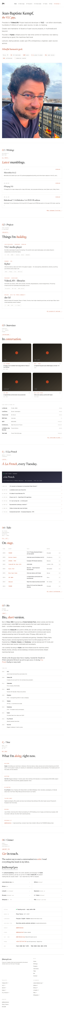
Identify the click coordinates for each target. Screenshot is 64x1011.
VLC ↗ (3, 985)
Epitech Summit (12, 557)
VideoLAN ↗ (5, 983)
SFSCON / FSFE (12, 561)
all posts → (5, 157)
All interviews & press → (54, 437)
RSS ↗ (35, 992)
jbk (3, 3)
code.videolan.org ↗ (38, 983)
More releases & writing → (54, 210)
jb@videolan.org (20, 937)
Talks (45, 3)
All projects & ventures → (54, 311)
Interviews (37, 3)
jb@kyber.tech (20, 932)
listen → (4, 459)
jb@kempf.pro (7, 823)
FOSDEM (10, 553)
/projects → (5, 232)
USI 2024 (10, 577)
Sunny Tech (11, 568)
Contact (35, 976)
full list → (5, 538)
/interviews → (6, 334)
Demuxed (10, 581)
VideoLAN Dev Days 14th (14, 564)
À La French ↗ (5, 992)
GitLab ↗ (35, 987)
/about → (4, 613)
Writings (21, 3)
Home (15, 3)
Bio (50, 3)
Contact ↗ (57, 3)
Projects (29, 3)
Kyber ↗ (4, 990)
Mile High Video (12, 573)
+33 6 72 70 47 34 (21, 941)
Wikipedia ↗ (36, 995)
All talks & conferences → (54, 591)
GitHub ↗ (35, 985)
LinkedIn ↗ (36, 990)
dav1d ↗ (4, 987)
